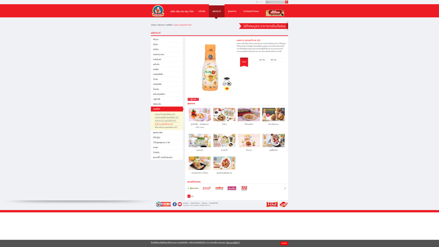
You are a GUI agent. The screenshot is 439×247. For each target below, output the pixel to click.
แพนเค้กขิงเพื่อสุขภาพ (224, 173)
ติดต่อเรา (185, 203)
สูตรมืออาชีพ (157, 133)
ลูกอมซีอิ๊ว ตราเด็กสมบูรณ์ (163, 157)
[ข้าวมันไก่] (224, 140)
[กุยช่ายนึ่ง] (200, 140)
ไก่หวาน (249, 150)
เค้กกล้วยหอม (273, 124)
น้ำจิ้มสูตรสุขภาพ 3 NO (161, 143)
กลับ (192, 196)
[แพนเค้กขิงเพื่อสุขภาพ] (224, 163)
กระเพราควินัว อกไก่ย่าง (199, 173)
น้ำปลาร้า (156, 153)
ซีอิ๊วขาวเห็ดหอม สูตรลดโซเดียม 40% (166, 127)
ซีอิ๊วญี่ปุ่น (156, 138)
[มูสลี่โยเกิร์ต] (273, 140)
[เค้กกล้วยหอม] (273, 114)
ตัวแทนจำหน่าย (195, 203)
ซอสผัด (156, 69)
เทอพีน (155, 148)
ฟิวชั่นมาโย (157, 104)
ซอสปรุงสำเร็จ (158, 74)
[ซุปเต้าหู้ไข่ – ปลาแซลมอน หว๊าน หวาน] (200, 114)
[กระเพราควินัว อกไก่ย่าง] (200, 163)
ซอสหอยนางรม (158, 55)
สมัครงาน (204, 203)
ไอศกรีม (156, 89)
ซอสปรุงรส (157, 59)
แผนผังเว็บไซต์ (214, 203)
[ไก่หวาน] (249, 140)
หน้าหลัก (201, 11)
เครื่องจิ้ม (156, 65)
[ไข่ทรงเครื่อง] (249, 114)
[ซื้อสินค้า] (193, 99)
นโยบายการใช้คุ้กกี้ (233, 243)
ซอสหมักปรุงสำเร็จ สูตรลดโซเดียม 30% (167, 117)
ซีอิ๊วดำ (155, 45)
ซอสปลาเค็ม (157, 84)
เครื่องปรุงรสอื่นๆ (159, 94)
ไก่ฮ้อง (224, 124)
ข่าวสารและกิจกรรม (251, 11)
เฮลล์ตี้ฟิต (169, 25)
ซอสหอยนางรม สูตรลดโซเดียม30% (165, 121)
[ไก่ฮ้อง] (224, 114)
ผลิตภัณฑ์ (216, 11)
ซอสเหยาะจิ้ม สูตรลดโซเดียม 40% (165, 114)
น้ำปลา (155, 79)
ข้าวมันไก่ (224, 150)
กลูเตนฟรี (156, 99)
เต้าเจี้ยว (156, 50)
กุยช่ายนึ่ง (199, 150)
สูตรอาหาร (232, 11)
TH (256, 2)
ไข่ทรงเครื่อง (249, 124)
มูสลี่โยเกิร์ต (273, 150)
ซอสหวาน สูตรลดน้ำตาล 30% (183, 25)
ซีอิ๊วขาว (156, 40)
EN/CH (261, 2)
